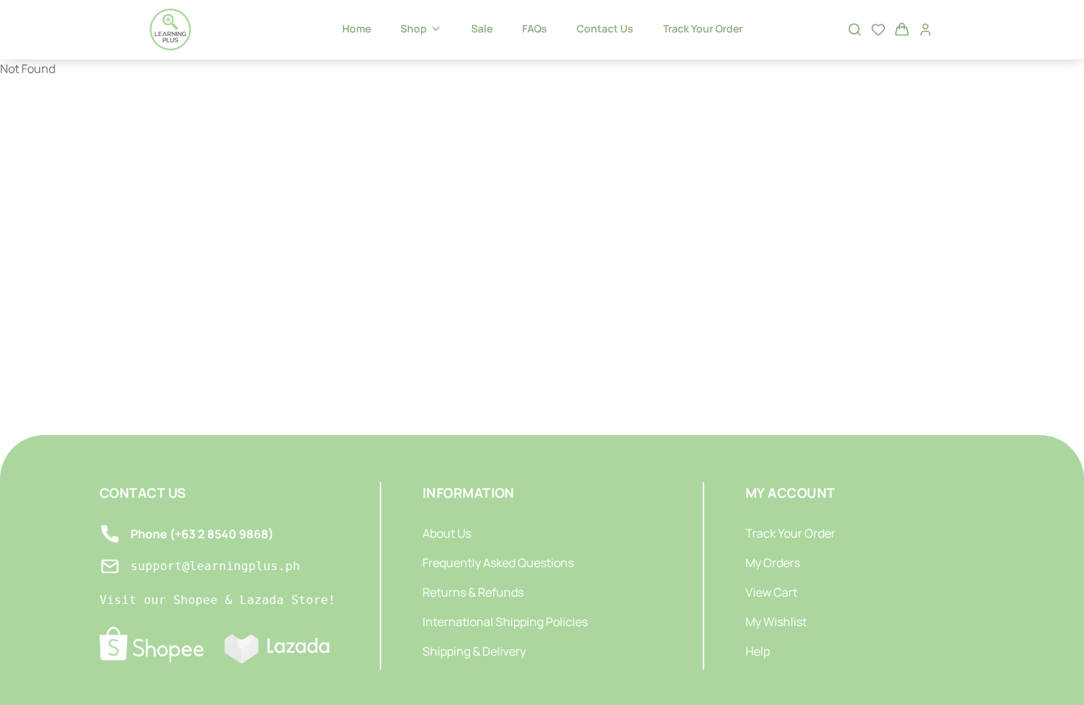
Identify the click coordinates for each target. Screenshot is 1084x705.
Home (356, 28)
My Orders (773, 563)
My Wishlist (776, 622)
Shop (413, 28)
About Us (447, 533)
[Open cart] (902, 29)
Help (758, 651)
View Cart (771, 592)
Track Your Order (703, 28)
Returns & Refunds (473, 592)
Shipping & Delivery (474, 651)
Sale (482, 28)
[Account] (925, 29)
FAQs (534, 28)
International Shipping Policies (505, 622)
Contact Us (605, 28)
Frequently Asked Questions (498, 563)
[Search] (854, 29)
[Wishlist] (878, 29)
